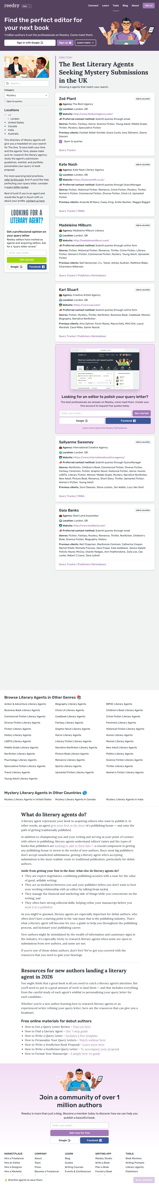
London (15, 118)
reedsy (12, 6)
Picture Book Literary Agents (72, 753)
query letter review (17, 187)
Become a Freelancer (47, 1171)
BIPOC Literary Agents (119, 704)
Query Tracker (67, 150)
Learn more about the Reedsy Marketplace (105, 428)
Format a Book (103, 1171)
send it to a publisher (38, 907)
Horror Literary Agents (68, 735)
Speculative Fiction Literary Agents (24, 766)
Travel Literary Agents (17, 772)
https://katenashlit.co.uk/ (88, 179)
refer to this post (14, 179)
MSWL (81, 210)
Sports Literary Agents (68, 766)
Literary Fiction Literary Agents (73, 741)
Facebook (35, 266)
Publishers (132, 1171)
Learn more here (93, 1044)
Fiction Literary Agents (17, 728)
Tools (116, 5)
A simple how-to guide (85, 1053)
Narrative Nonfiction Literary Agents (76, 747)
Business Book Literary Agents (22, 710)
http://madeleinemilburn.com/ (91, 240)
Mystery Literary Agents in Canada (75, 799)
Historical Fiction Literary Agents (125, 728)
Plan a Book (102, 1167)
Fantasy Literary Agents (69, 722)
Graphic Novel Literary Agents (72, 728)
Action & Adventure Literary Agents (25, 704)
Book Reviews (134, 1158)
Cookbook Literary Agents (70, 716)
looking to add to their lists (73, 846)
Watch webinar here (92, 1040)
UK (9, 115)
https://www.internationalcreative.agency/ (99, 457)
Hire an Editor (12, 1162)
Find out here (82, 1027)
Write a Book (102, 1162)
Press (38, 1167)
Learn (105, 5)
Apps (25, 6)
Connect (93, 5)
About (135, 5)
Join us (148, 5)
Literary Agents (135, 1167)
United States (16, 122)
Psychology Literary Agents (20, 759)
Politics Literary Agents (119, 753)
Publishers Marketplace (92, 275)
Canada (12, 126)
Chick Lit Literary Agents (69, 710)
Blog (125, 5)
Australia (13, 133)
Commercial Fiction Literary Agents (24, 716)
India (11, 130)
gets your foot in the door (68, 825)
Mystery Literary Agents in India (124, 799)
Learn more (84, 42)
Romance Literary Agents (70, 759)
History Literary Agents (17, 735)
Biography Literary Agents (70, 704)
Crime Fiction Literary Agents (123, 716)
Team (38, 1162)
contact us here (35, 200)
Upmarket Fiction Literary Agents (74, 772)
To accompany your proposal (100, 1049)
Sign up (63, 42)
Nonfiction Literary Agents (19, 753)
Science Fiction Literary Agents (124, 759)
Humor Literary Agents (119, 735)
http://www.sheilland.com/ (89, 525)
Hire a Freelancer (14, 1158)
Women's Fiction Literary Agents (125, 772)
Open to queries (14, 101)
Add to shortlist (143, 99)
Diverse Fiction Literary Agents (22, 722)
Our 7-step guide (77, 1031)
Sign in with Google (28, 42)
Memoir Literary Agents (119, 741)
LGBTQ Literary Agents (17, 741)
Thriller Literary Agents (119, 766)
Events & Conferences (78, 1171)
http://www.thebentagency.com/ (93, 114)
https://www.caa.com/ (86, 304)
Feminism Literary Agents (121, 722)
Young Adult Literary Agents (20, 778)
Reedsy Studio (103, 1158)
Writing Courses (74, 1167)
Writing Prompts (135, 1162)
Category (9, 90)
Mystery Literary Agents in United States (28, 799)
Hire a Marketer (13, 1171)
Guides (69, 1162)
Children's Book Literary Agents (124, 710)
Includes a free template (82, 1036)
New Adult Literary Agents (121, 747)
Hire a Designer (13, 1167)
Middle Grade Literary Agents (21, 747)
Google (15, 266)
